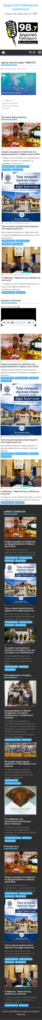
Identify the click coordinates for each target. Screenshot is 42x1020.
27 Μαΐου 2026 (11, 758)
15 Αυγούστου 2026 (10, 275)
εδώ (18, 307)
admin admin (24, 149)
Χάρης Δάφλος (25, 223)
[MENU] (39, 52)
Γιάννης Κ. (23, 69)
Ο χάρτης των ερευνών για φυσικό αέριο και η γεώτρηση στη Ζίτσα (10, 104)
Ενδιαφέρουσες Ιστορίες (13, 740)
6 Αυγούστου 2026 (12, 708)
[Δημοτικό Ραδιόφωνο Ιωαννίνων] (3, 52)
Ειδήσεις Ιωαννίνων (23, 166)
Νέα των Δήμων (18, 170)
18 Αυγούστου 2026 (10, 149)
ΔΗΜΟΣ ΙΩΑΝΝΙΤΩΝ (8, 166)
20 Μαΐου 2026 (11, 816)
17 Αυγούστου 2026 (10, 223)
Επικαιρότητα (6, 170)
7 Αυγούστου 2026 (12, 645)
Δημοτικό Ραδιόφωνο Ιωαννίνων (21, 7)
